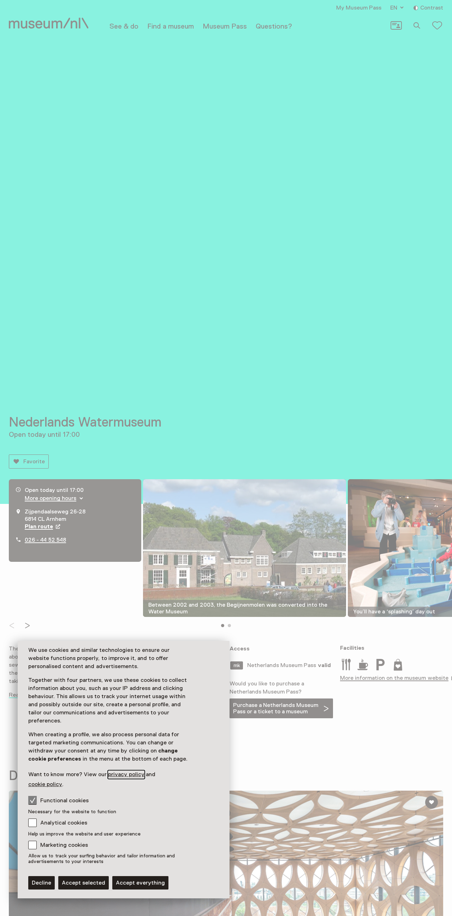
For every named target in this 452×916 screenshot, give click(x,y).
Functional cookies (64, 800)
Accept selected (83, 883)
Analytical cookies (63, 823)
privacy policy (126, 774)
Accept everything (140, 883)
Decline (41, 883)
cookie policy (45, 784)
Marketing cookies (64, 845)
